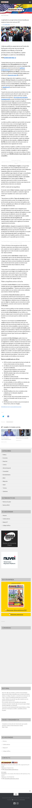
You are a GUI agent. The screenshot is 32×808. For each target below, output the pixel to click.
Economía (5, 458)
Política (4, 454)
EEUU (4, 478)
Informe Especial (7, 468)
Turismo (5, 488)
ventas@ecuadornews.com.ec (11, 778)
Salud (4, 484)
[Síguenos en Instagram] (17, 803)
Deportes (5, 461)
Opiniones (5, 491)
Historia (5, 515)
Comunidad (5, 471)
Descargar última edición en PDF (17, 610)
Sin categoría (4, 15)
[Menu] (30, 2)
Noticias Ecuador (10, 421)
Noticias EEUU (6, 505)
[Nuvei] (9, 568)
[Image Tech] (9, 546)
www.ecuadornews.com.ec (15, 406)
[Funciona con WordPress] (12, 799)
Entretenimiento (6, 474)
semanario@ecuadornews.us (11, 769)
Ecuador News (6, 24)
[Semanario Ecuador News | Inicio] (6, 2)
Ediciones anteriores (16, 614)
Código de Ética (6, 525)
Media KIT (5, 522)
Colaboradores (6, 518)
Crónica (4, 464)
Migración (5, 481)
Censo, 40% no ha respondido (22, 438)
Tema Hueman (22, 799)
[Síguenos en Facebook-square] (14, 803)
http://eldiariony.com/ (5, 406)
